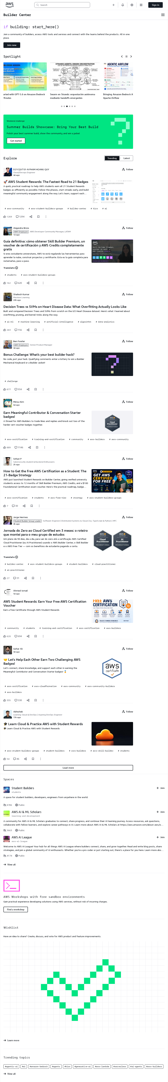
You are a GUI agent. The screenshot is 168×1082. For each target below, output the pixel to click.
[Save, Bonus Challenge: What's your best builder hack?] (35, 389)
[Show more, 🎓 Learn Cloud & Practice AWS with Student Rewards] (40, 759)
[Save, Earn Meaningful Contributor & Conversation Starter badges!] (37, 447)
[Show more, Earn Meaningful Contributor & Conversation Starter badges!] (44, 447)
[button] (113, 4)
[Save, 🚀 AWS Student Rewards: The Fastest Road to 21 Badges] (38, 216)
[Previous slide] (122, 56)
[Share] (31, 216)
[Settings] (132, 4)
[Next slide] (131, 56)
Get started (16, 140)
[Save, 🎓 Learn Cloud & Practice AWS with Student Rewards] (33, 759)
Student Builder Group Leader (27, 521)
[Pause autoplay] (126, 56)
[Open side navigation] (163, 14)
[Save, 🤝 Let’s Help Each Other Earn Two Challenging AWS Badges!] (35, 700)
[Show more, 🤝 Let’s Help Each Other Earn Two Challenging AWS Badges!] (43, 700)
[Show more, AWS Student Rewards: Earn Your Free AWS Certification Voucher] (43, 636)
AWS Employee (21, 231)
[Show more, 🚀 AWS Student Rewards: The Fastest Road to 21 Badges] (46, 216)
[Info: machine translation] (17, 268)
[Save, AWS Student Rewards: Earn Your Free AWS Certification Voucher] (35, 636)
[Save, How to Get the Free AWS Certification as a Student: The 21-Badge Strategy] (31, 506)
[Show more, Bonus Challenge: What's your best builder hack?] (43, 389)
